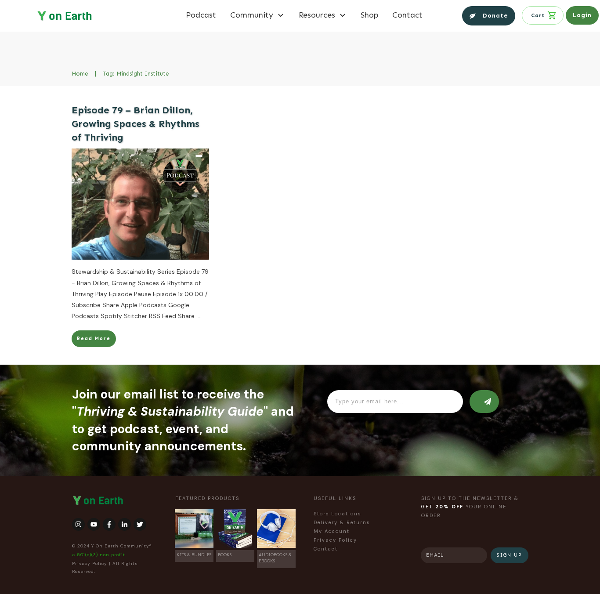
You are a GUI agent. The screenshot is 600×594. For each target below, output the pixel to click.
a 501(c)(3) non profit (98, 555)
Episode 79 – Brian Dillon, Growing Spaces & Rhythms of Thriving (135, 123)
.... (199, 316)
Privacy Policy (89, 563)
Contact (326, 549)
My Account (332, 531)
